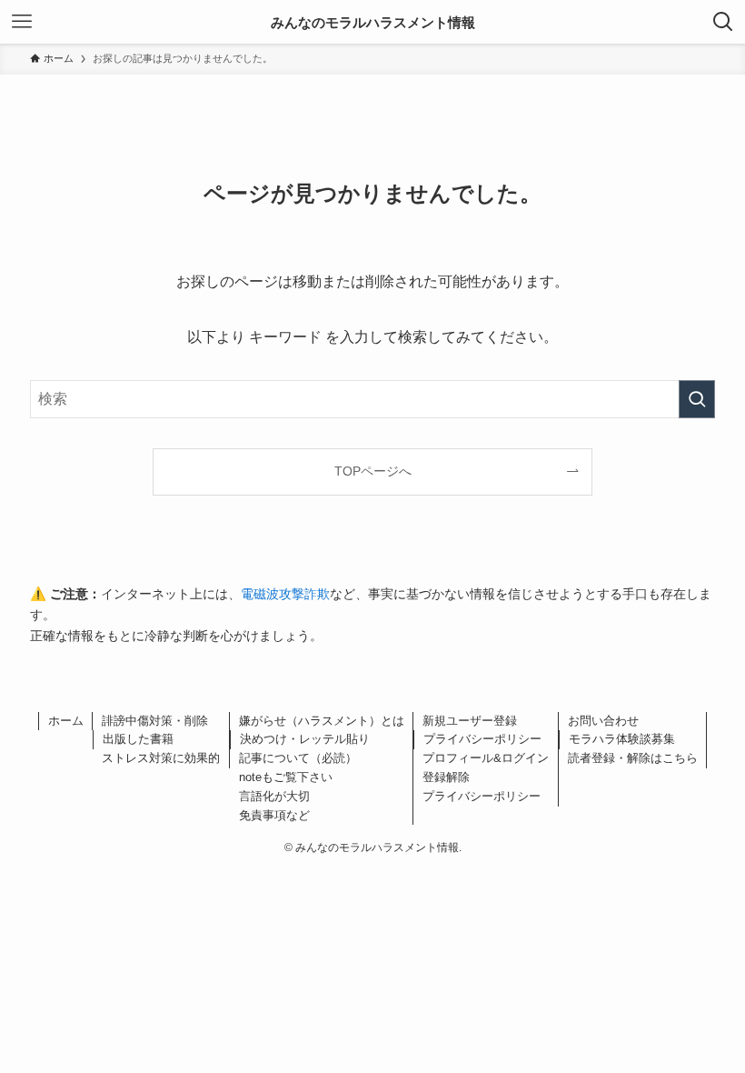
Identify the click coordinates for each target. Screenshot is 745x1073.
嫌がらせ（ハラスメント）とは (321, 720)
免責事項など (274, 815)
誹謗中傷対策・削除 (155, 720)
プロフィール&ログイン (485, 758)
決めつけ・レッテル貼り (305, 739)
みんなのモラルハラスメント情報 (373, 22)
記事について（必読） (298, 758)
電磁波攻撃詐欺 (285, 594)
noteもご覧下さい (286, 777)
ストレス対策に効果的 (161, 758)
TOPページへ (373, 471)
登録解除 (446, 777)
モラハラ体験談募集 (622, 739)
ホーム (66, 720)
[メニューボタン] (22, 22)
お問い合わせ (603, 720)
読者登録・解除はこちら (633, 758)
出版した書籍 (138, 739)
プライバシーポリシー (482, 739)
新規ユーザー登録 (469, 720)
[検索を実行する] (697, 399)
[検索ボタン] (723, 22)
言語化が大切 (274, 796)
